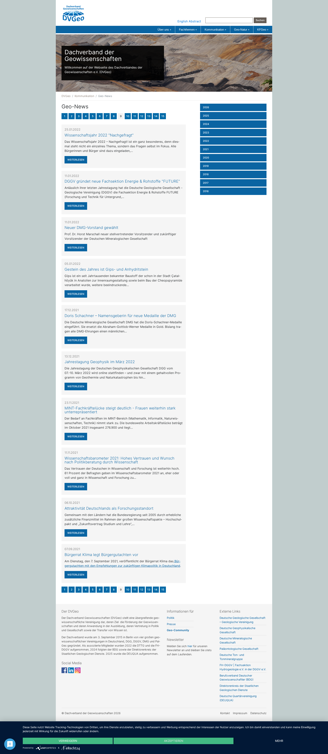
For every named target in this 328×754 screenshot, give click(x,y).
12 (141, 116)
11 (134, 116)
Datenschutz (258, 713)
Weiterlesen (75, 159)
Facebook (64, 670)
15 (162, 116)
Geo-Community (178, 630)
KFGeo (262, 29)
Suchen (260, 20)
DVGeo (66, 96)
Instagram (77, 670)
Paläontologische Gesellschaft (239, 648)
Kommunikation (215, 29)
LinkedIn (71, 670)
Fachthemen (188, 29)
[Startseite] (73, 12)
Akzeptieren (173, 741)
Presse (171, 624)
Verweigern (68, 741)
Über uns (164, 29)
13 (148, 116)
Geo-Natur (241, 29)
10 (127, 116)
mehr (279, 741)
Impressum (240, 713)
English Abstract (189, 21)
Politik (170, 617)
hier (190, 646)
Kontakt (225, 713)
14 (155, 116)
